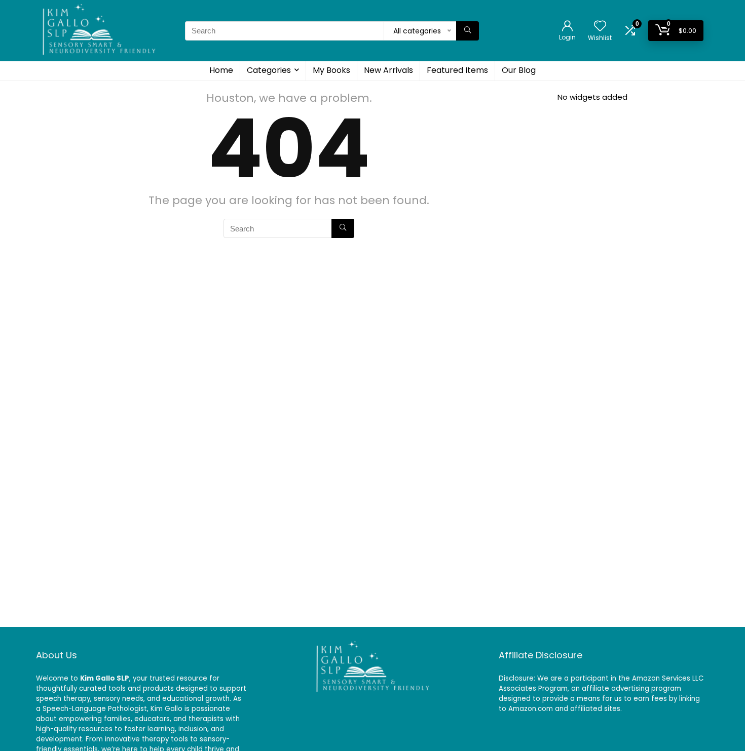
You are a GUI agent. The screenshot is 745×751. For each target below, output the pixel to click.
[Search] (467, 31)
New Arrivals (388, 70)
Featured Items (457, 70)
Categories (269, 70)
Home (221, 70)
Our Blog (519, 70)
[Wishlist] (600, 26)
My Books (331, 70)
